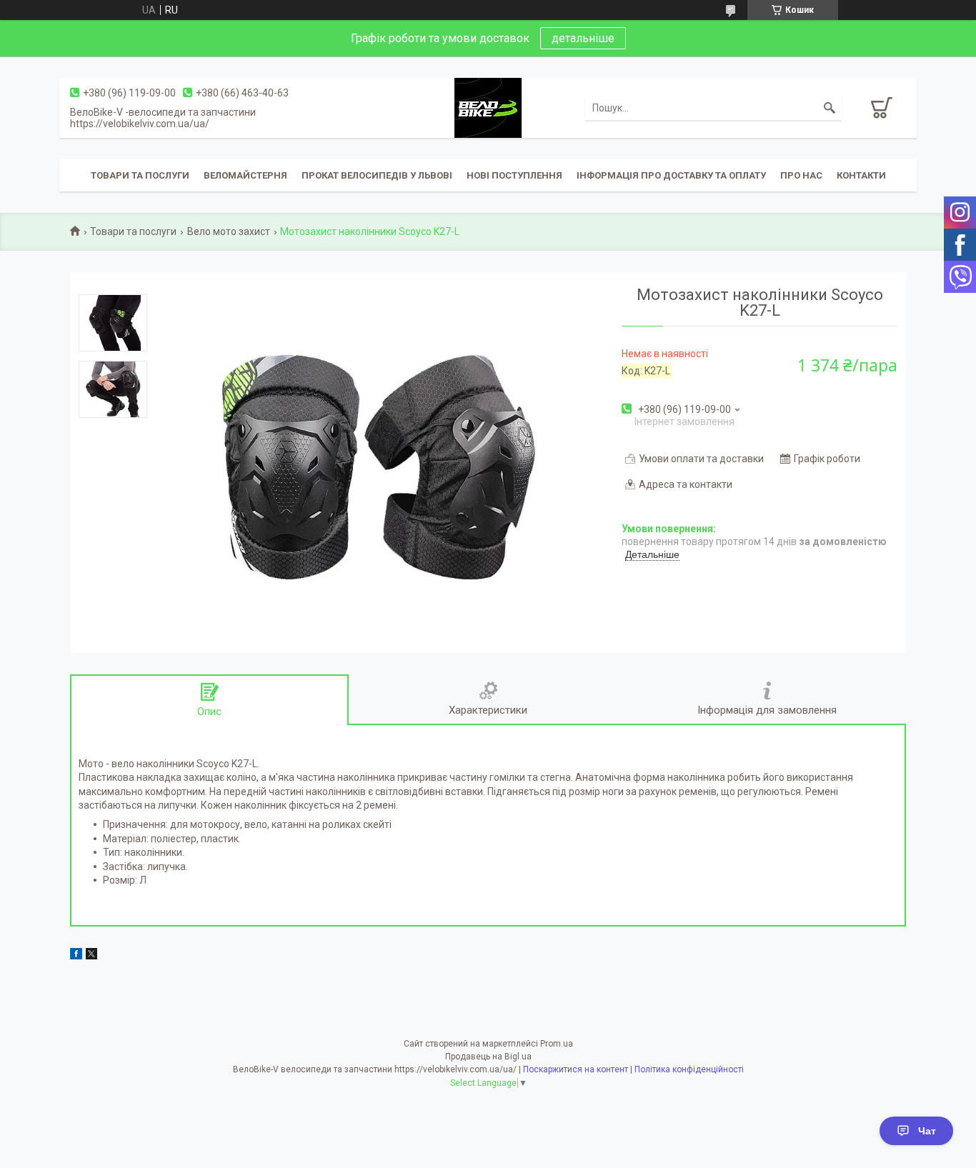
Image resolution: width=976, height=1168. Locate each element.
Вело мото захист (228, 231)
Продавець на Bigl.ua (488, 1057)
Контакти (861, 175)
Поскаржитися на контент (575, 1069)
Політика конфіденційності (689, 1069)
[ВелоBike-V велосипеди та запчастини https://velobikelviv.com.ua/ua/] (488, 107)
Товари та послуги (140, 175)
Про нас (801, 175)
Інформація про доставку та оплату (671, 175)
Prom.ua (556, 1044)
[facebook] (76, 956)
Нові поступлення (514, 175)
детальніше (583, 38)
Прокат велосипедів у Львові (377, 175)
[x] (91, 956)
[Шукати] (829, 107)
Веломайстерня (245, 175)
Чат (927, 1131)
